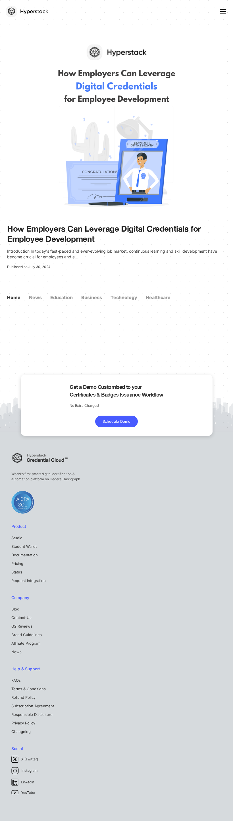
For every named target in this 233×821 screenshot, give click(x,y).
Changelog (21, 731)
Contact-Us (21, 617)
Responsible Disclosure (32, 714)
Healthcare (158, 297)
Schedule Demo (116, 421)
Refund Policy (23, 697)
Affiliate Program (25, 643)
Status (16, 572)
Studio (16, 538)
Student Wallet (24, 546)
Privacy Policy (23, 723)
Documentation (24, 555)
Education (61, 297)
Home (13, 297)
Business (91, 297)
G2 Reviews (21, 626)
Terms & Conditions (28, 689)
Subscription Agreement (32, 706)
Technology (124, 297)
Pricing (17, 563)
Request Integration (28, 580)
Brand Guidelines (26, 634)
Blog (15, 609)
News (35, 297)
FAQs (16, 680)
